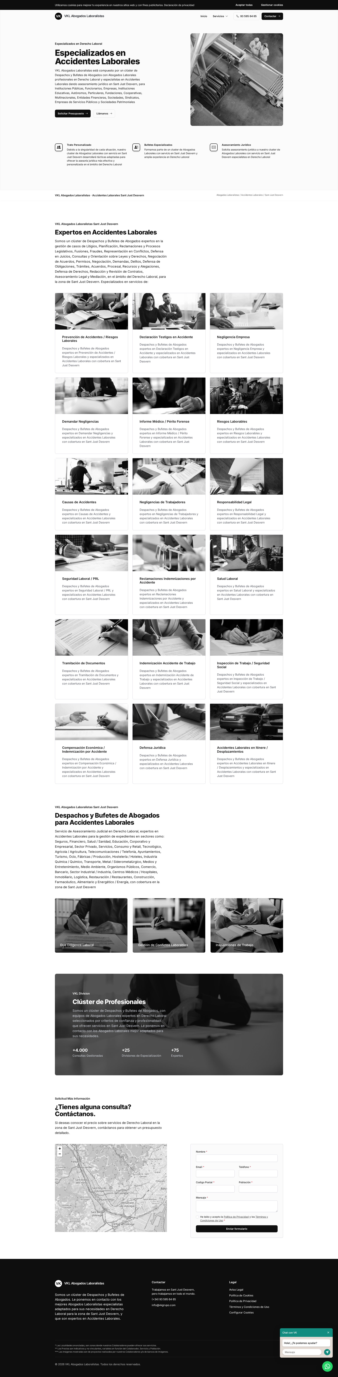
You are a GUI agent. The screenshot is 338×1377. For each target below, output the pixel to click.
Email (200, 1166)
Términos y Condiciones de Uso (249, 1307)
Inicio (204, 16)
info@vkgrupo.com (164, 1305)
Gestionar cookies (272, 4)
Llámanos (102, 113)
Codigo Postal (205, 1182)
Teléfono (245, 1166)
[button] (111, 1188)
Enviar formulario (236, 1228)
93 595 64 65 (248, 16)
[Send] (327, 1352)
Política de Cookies (241, 1295)
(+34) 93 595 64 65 (164, 1299)
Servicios (218, 16)
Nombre (201, 1151)
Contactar (270, 16)
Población (245, 1182)
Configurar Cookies (241, 1312)
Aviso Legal (236, 1289)
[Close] (328, 1332)
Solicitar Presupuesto (71, 113)
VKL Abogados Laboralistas (83, 16)
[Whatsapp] (327, 1366)
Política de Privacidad (236, 1216)
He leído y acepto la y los (234, 1218)
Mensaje (202, 1197)
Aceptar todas (244, 4)
